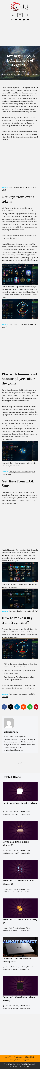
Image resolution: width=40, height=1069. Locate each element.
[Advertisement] (20, 34)
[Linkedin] (24, 19)
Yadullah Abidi (9, 967)
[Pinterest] (36, 707)
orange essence (24, 109)
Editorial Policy (30, 1057)
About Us (8, 1057)
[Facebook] (11, 19)
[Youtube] (20, 19)
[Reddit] (23, 707)
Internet (22, 811)
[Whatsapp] (30, 707)
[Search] (27, 15)
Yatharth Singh (19, 72)
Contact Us (18, 1057)
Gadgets (18, 967)
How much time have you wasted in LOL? (23, 611)
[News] (28, 19)
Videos (28, 811)
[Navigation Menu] (20, 15)
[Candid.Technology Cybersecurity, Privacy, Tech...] (20, 6)
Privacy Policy (15, 1060)
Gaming (16, 811)
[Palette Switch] (13, 15)
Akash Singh (8, 811)
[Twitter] (16, 19)
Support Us (26, 1060)
